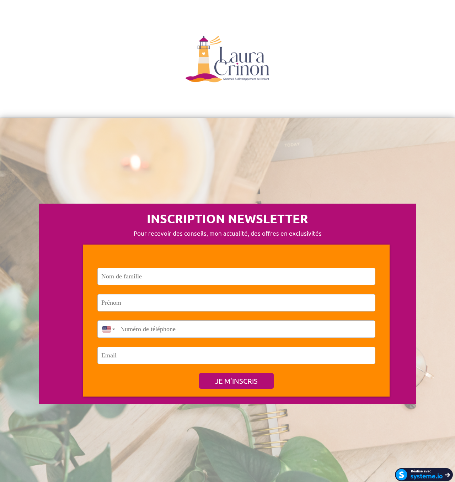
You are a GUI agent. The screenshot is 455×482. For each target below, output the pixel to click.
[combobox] (107, 329)
